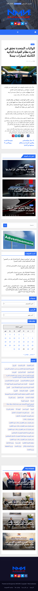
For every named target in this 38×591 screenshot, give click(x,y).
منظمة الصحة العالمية (28, 443)
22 (23, 345)
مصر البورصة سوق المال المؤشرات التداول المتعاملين (20, 436)
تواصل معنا (17, 587)
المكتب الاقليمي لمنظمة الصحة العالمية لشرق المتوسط (19, 394)
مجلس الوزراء (10, 409)
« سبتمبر (32, 354)
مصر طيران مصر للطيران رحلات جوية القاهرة (22, 439)
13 (32, 342)
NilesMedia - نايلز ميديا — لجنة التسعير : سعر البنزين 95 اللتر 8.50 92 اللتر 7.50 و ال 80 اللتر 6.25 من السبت (19, 287)
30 (19, 349)
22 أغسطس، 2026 (27, 527)
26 (5, 345)
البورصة (14, 372)
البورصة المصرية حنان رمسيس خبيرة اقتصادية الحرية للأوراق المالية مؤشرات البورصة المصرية (20, 376)
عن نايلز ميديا (25, 587)
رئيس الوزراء (12, 397)
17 (14, 342)
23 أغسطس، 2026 (27, 507)
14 (28, 342)
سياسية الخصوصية (8, 587)
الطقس (32, 390)
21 (28, 345)
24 (14, 345)
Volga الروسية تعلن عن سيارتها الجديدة (20, 170)
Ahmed (32, 279)
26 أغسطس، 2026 (27, 487)
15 (23, 342)
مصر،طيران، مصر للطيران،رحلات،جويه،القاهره (21, 422)
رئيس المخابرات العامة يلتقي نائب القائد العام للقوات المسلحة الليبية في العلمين (19, 524)
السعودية (31, 384)
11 (10, 338)
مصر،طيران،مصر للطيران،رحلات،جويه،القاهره (22, 426)
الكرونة (16, 390)
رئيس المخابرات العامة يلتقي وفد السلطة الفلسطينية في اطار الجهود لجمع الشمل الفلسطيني (19, 503)
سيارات (32, 44)
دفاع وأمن (31, 519)
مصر (32, 412)
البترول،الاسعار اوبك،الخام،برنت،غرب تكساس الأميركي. (19, 369)
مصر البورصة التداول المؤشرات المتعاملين (23, 432)
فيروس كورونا (25, 400)
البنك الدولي (31, 372)
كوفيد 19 (18, 409)
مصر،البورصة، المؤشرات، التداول (20, 412)
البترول (14, 365)
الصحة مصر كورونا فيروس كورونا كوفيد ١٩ (16, 384)
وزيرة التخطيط (9, 446)
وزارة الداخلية (10, 443)
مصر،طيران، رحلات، (28, 419)
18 (10, 342)
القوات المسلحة (24, 390)
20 (32, 345)
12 (5, 338)
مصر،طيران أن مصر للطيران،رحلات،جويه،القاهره (21, 429)
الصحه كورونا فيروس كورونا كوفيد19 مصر (23, 387)
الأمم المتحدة (21, 365)
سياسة (31, 499)
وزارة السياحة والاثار (28, 446)
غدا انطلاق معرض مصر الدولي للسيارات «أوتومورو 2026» (20, 209)
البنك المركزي (22, 372)
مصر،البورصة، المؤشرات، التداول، (25, 416)
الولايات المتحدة (30, 397)
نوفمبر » (26, 354)
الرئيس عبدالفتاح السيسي (27, 380)
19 (5, 342)
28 (28, 349)
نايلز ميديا (18, 443)
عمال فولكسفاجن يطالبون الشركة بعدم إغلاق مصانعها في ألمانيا (26, 143)
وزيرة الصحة (30, 449)
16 (19, 342)
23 (19, 345)
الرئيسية (32, 587)
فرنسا (32, 400)
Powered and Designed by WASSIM (11, 583)
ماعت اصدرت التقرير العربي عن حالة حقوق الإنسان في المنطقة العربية (19, 544)
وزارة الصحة (18, 446)
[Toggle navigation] (17, 32)
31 (14, 349)
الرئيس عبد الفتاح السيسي (12, 380)
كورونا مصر (26, 409)
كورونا (32, 409)
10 (14, 338)
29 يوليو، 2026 (28, 547)
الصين (8, 387)
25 (10, 345)
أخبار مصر (31, 478)
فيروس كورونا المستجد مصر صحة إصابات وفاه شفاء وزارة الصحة (20, 405)
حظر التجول (20, 397)
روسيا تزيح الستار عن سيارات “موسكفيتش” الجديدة (21, 189)
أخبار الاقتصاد (30, 365)
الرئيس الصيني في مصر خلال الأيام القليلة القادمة (21, 482)
